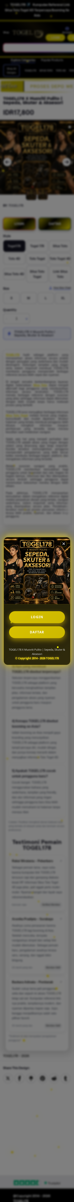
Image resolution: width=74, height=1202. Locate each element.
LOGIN (37, 617)
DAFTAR (37, 632)
